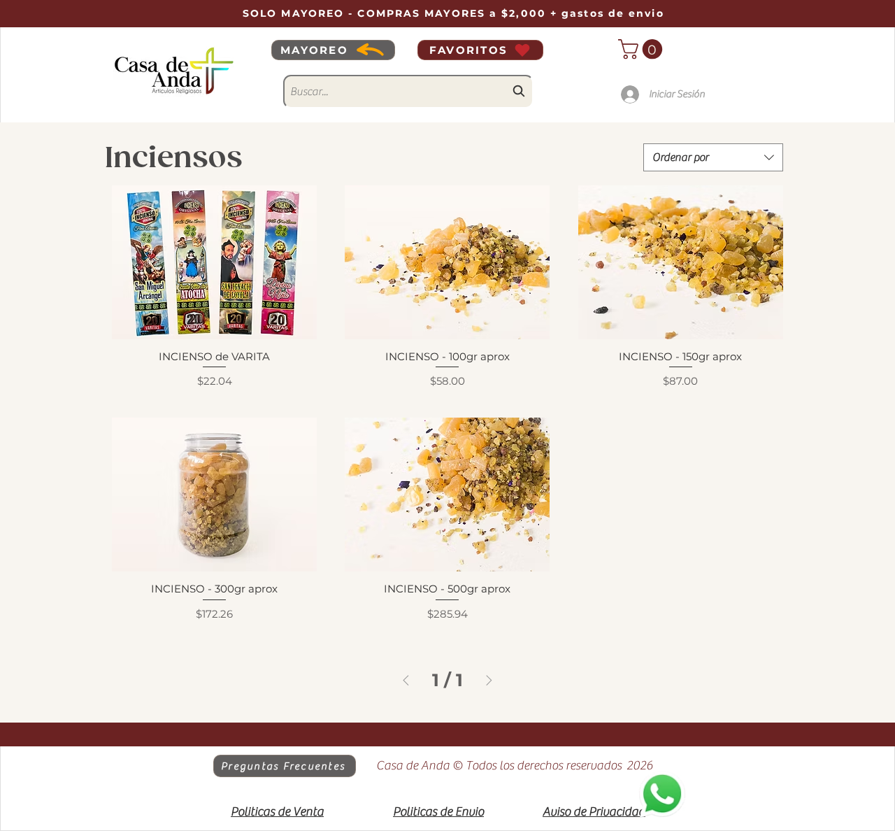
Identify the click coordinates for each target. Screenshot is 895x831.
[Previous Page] (406, 680)
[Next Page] (489, 680)
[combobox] (408, 91)
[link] (642, 49)
